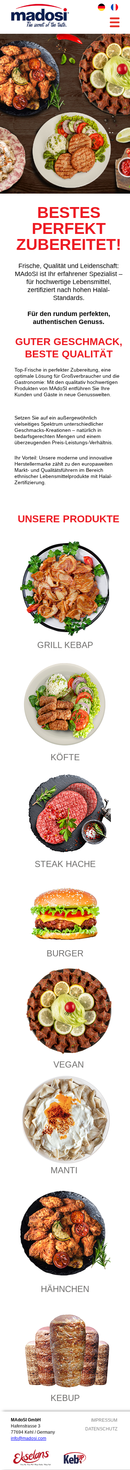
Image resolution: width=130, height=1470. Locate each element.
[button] (115, 23)
